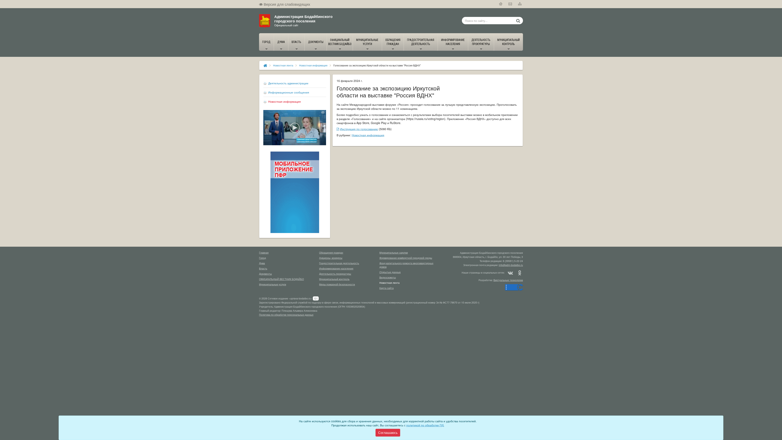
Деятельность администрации (288, 83)
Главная (264, 252)
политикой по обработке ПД (425, 425)
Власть (263, 268)
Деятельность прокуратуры (335, 273)
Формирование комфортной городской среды (405, 258)
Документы (265, 273)
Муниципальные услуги (272, 284)
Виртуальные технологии (508, 280)
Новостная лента (283, 65)
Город (262, 258)
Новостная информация (313, 65)
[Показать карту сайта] (520, 4)
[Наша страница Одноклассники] (519, 272)
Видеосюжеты (387, 277)
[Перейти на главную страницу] (501, 4)
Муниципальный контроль (334, 279)
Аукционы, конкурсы (330, 258)
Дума (262, 263)
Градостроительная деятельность (339, 263)
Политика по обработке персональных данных (286, 314)
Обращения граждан (331, 252)
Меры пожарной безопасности (337, 284)
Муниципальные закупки (393, 252)
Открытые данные (390, 272)
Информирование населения (336, 268)
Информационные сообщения (288, 92)
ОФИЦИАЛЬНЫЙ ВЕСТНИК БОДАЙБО (281, 279)
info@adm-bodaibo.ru (511, 265)
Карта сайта (386, 288)
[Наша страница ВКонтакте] (510, 272)
